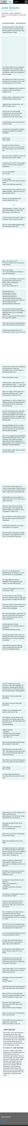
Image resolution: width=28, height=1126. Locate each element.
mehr (16, 1)
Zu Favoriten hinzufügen (8, 23)
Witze (10, 1)
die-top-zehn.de (5, 1121)
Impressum (4, 1119)
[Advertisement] (14, 51)
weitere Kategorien (21, 23)
